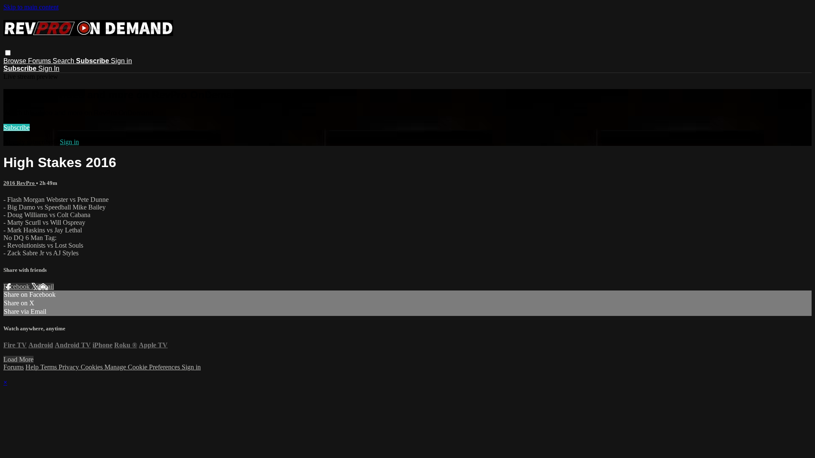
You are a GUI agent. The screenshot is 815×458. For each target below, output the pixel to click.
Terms (49, 367)
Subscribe (16, 127)
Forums (40, 60)
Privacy (70, 367)
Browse (15, 60)
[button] (8, 53)
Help (32, 367)
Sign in (121, 60)
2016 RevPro (19, 183)
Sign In (48, 68)
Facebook (17, 286)
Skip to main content (31, 7)
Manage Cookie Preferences (143, 367)
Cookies (92, 367)
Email (46, 286)
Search (64, 60)
